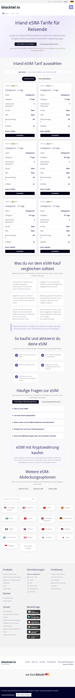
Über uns (35, 662)
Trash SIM (32, 592)
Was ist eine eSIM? (21, 409)
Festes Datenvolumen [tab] (44, 78)
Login (49, 1)
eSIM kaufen (6, 583)
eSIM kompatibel (56, 589)
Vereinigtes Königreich (47, 519)
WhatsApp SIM (33, 589)
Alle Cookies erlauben (23, 695)
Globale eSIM (53, 489)
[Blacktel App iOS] (33, 622)
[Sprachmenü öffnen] (72, 2)
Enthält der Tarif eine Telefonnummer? (29, 429)
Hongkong (48, 529)
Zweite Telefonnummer (9, 635)
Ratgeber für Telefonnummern (11, 580)
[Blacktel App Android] (33, 617)
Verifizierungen (55, 580)
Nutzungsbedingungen (66, 662)
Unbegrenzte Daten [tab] (29, 78)
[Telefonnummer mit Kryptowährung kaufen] (38, 674)
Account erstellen (57, 1)
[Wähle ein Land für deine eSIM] (33, 499)
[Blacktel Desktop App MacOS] (33, 632)
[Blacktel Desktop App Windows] (33, 627)
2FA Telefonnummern (57, 577)
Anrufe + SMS (33, 577)
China (48, 508)
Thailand (29, 529)
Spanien (67, 508)
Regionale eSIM (38, 489)
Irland (17, 13)
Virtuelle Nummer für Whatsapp (12, 620)
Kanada (29, 537)
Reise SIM (54, 586)
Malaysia (66, 529)
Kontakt (42, 662)
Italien (10, 518)
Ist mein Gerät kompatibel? (24, 415)
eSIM (12, 13)
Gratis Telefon (7, 589)
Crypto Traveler (7, 601)
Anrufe (31, 580)
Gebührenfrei (33, 586)
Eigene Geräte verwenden (58, 583)
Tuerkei (29, 518)
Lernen (27, 662)
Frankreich (29, 508)
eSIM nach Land (23, 489)
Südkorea (48, 537)
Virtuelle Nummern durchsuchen (12, 577)
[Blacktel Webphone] (33, 612)
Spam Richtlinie (68, 664)
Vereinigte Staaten (11, 509)
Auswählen (20, 135)
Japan (66, 537)
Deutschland (67, 518)
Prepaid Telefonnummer (58, 574)
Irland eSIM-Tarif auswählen (25, 44)
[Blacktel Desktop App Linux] (33, 637)
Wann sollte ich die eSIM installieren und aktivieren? (34, 422)
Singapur (10, 546)
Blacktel (6, 13)
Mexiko (10, 529)
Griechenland (11, 537)
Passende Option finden (10, 574)
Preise (5, 586)
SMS (30, 583)
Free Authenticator (8, 598)
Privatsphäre (51, 662)
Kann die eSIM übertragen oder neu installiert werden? (35, 436)
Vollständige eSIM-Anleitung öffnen (25, 402)
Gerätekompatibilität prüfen (49, 44)
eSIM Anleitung (7, 611)
